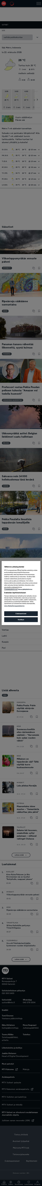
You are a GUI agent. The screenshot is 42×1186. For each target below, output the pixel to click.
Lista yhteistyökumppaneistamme (14, 606)
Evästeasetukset (21, 614)
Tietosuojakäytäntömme (25, 589)
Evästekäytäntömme (11, 589)
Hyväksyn (21, 620)
